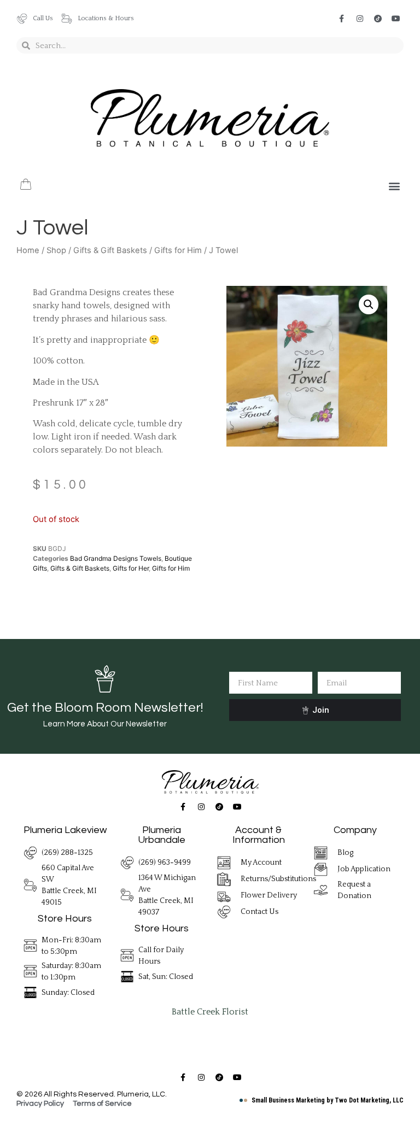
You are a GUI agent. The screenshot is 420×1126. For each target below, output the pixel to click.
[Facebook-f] (341, 18)
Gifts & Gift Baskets (110, 250)
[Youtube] (396, 18)
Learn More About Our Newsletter (105, 724)
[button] (395, 186)
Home (27, 250)
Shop (56, 250)
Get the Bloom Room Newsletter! (105, 707)
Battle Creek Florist (210, 1012)
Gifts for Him (178, 250)
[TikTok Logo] (378, 18)
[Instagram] (360, 18)
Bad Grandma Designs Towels (115, 558)
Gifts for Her (131, 568)
